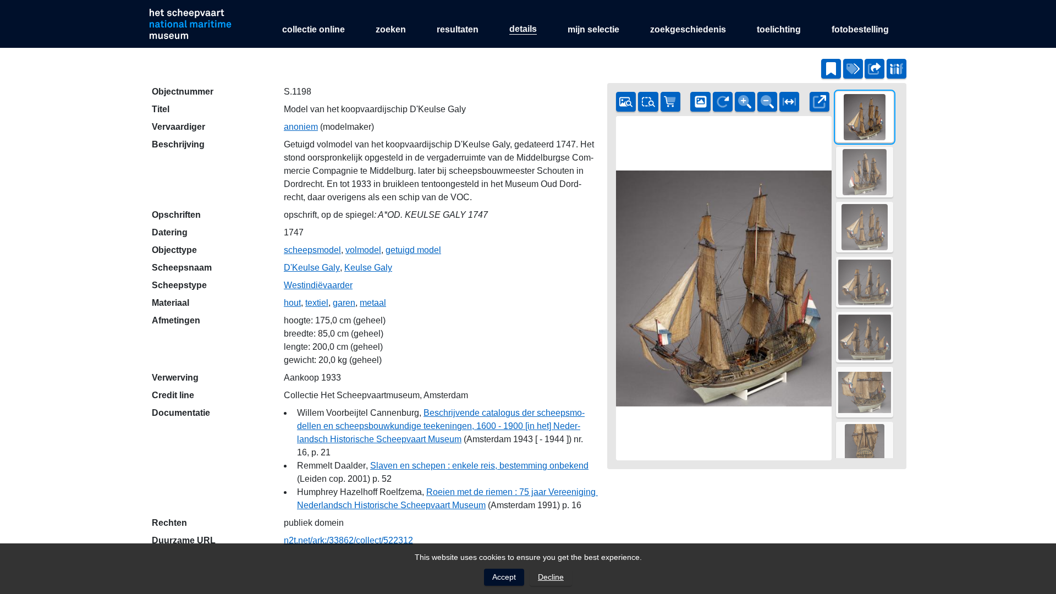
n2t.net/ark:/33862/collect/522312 (348, 540)
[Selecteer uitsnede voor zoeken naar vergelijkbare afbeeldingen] (648, 102)
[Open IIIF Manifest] (896, 69)
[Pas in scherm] (789, 102)
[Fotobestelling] (670, 102)
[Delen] (874, 69)
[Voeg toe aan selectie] (831, 69)
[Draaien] (723, 102)
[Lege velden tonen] (853, 69)
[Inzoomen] (745, 102)
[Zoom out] (767, 102)
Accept (504, 577)
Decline (551, 577)
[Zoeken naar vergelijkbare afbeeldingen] (626, 102)
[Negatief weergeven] (700, 102)
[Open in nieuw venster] (819, 102)
